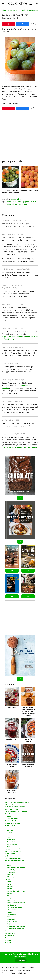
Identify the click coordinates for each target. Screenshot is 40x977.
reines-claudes (12, 204)
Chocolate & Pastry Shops (16, 867)
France (9, 202)
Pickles (9, 912)
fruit (14, 202)
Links (23, 967)
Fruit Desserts (12, 905)
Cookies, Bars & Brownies (16, 891)
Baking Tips (9, 804)
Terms (13, 973)
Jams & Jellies (12, 910)
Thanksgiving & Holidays (15, 928)
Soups (9, 924)
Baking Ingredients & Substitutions (17, 802)
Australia (10, 830)
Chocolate (8, 814)
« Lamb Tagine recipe (9, 10)
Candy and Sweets (11, 809)
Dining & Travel (10, 825)
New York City (11, 842)
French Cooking (12, 900)
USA (8, 846)
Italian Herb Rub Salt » (30, 10)
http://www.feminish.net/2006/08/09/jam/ (19, 447)
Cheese (9, 865)
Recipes (7, 879)
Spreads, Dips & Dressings (16, 926)
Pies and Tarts (12, 914)
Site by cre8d (22, 973)
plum (4, 204)
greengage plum (23, 202)
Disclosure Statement (12, 849)
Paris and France (12, 818)
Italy (8, 837)
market (33, 202)
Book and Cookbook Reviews (15, 807)
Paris (6, 863)
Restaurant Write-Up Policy (26, 970)
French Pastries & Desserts (16, 903)
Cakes (9, 884)
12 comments (6, 18)
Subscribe (21, 960)
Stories (7, 931)
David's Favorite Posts (12, 823)
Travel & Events (10, 933)
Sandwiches (11, 919)
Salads (9, 917)
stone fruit (23, 204)
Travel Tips (10, 874)
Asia (8, 828)
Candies (10, 886)
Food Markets (11, 870)
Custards (10, 893)
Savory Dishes (12, 921)
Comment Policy (7, 970)
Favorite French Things (13, 851)
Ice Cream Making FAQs (13, 858)
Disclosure (32, 967)
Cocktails (10, 889)
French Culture (10, 853)
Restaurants (11, 872)
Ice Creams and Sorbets (15, 907)
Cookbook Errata (11, 821)
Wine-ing (8, 942)
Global (9, 816)
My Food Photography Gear (14, 860)
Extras (9, 898)
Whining (8, 940)
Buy (20, 498)
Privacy (4, 973)
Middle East (11, 839)
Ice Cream (8, 856)
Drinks (9, 896)
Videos (7, 938)
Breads (9, 881)
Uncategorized (16, 199)
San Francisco (12, 844)
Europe (9, 832)
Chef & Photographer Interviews (16, 811)
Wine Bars (10, 877)
